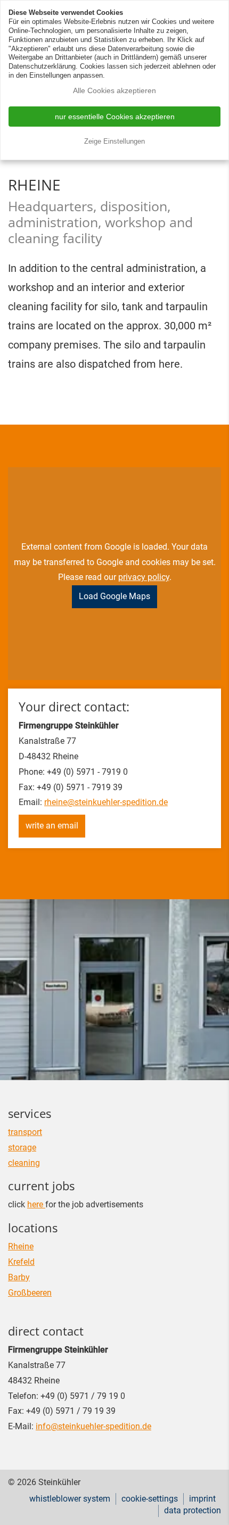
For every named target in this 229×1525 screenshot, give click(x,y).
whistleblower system (69, 1499)
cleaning (24, 1163)
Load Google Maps (114, 596)
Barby (19, 1277)
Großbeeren (30, 1293)
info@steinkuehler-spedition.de (93, 1426)
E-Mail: (21, 1426)
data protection (192, 1510)
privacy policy (143, 577)
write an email (52, 825)
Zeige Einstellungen (114, 141)
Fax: (16, 1411)
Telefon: (23, 1396)
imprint (202, 1499)
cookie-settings (149, 1499)
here (36, 1204)
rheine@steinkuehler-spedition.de (106, 802)
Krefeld (21, 1262)
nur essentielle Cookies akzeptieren (115, 116)
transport (25, 1132)
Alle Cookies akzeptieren (114, 90)
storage (22, 1147)
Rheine (21, 1246)
